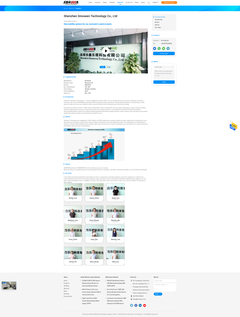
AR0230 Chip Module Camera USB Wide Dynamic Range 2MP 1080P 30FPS (116, 283)
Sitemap (66, 293)
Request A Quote (169, 2)
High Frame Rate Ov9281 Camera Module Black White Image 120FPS (90, 300)
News (65, 291)
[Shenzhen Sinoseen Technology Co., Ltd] (71, 3)
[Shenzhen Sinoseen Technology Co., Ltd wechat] (163, 48)
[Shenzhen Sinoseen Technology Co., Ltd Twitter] (131, 305)
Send (164, 82)
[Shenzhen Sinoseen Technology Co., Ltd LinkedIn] (140, 305)
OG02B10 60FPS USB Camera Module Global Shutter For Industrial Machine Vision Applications (91, 283)
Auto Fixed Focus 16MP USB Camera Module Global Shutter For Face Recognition (116, 292)
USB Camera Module (111, 277)
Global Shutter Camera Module (90, 277)
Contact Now (164, 53)
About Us (66, 288)
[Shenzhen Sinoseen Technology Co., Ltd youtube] (144, 305)
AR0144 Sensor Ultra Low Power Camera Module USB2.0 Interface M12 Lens (91, 292)
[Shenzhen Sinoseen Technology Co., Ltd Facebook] (135, 305)
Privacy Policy (68, 296)
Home (65, 280)
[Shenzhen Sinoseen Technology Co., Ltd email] (154, 48)
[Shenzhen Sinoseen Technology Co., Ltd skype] (168, 48)
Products (66, 283)
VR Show (66, 286)
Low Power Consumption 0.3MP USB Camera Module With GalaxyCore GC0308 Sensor (116, 300)
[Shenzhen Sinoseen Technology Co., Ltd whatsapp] (159, 48)
